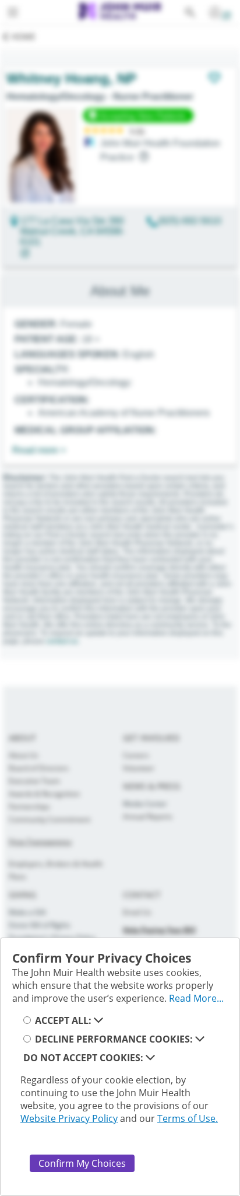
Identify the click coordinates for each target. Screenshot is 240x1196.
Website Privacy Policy (69, 1118)
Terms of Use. (187, 1118)
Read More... (196, 998)
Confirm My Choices (82, 1163)
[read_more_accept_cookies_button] (98, 1020)
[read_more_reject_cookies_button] (150, 1057)
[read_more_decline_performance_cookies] (199, 1039)
